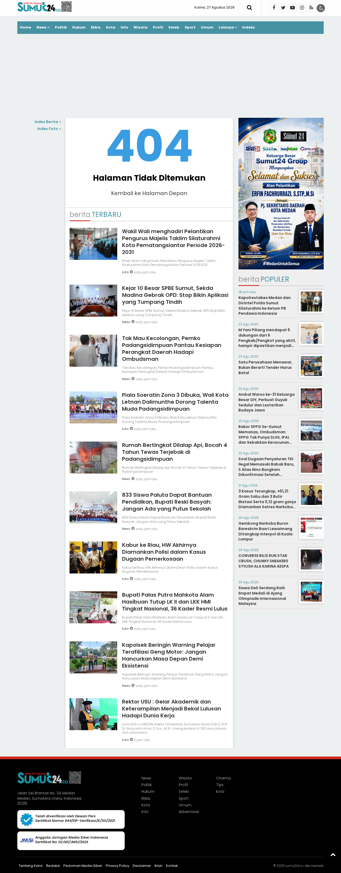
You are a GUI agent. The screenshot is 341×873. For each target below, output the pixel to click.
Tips (220, 784)
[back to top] (333, 854)
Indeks (248, 27)
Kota (110, 27)
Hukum (79, 27)
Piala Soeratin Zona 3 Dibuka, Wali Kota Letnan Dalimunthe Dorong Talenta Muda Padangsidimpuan (175, 402)
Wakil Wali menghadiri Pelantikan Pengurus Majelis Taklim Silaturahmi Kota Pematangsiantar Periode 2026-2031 (173, 242)
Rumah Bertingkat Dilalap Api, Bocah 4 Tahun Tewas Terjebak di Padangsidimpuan (174, 452)
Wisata (140, 27)
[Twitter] (283, 8)
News (41, 27)
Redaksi (53, 865)
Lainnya (226, 27)
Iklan (159, 865)
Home (25, 27)
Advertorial (189, 811)
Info (124, 27)
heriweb (317, 865)
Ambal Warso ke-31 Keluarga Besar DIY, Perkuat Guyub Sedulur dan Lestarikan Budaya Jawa (266, 402)
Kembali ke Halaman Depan (149, 193)
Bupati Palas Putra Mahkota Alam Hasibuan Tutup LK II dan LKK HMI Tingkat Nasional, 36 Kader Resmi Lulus (175, 601)
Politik (61, 27)
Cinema (223, 778)
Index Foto (49, 128)
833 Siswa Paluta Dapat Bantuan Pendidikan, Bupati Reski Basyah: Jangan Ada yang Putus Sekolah (167, 501)
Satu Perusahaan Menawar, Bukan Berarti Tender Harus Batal (265, 367)
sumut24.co (294, 865)
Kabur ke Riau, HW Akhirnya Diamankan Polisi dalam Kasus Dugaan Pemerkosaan (164, 552)
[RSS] (311, 8)
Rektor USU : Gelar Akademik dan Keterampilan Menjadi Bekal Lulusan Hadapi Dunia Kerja (171, 708)
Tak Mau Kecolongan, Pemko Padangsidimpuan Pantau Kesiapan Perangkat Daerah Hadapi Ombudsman (171, 348)
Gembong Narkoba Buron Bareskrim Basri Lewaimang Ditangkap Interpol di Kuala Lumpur (265, 531)
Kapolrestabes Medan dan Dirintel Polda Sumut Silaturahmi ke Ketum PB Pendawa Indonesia (264, 305)
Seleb (173, 27)
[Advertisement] (170, 76)
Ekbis (96, 27)
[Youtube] (293, 8)
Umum (207, 27)
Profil (158, 27)
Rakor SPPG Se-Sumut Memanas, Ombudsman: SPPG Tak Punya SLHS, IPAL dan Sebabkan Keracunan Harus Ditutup (264, 437)
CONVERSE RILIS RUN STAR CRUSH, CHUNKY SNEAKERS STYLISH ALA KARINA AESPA (263, 561)
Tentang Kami (31, 865)
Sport (190, 27)
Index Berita (48, 121)
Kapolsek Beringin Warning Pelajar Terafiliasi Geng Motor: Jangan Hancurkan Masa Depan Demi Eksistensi (169, 655)
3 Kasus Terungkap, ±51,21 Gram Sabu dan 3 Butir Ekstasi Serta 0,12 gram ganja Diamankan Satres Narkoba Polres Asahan (267, 501)
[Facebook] (274, 8)
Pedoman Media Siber (82, 865)
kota (125, 272)
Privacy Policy (117, 865)
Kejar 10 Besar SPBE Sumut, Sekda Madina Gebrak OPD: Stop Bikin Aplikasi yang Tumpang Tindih (175, 295)
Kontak (172, 865)
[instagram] (302, 8)
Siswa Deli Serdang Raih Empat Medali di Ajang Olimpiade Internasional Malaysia (262, 595)
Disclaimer (142, 865)
